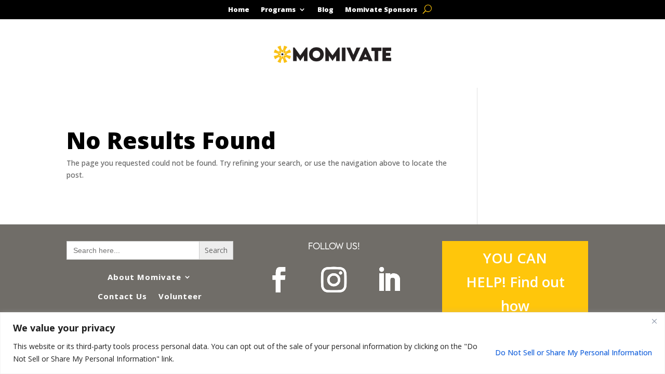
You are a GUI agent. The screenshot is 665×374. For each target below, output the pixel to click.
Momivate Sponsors (381, 10)
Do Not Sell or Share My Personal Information (573, 352)
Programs (278, 10)
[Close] (654, 321)
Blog (325, 10)
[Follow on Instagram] (334, 280)
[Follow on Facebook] (279, 280)
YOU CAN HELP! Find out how (515, 281)
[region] (332, 343)
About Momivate (144, 277)
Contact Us (122, 296)
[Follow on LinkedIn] (389, 280)
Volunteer (180, 296)
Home (238, 10)
